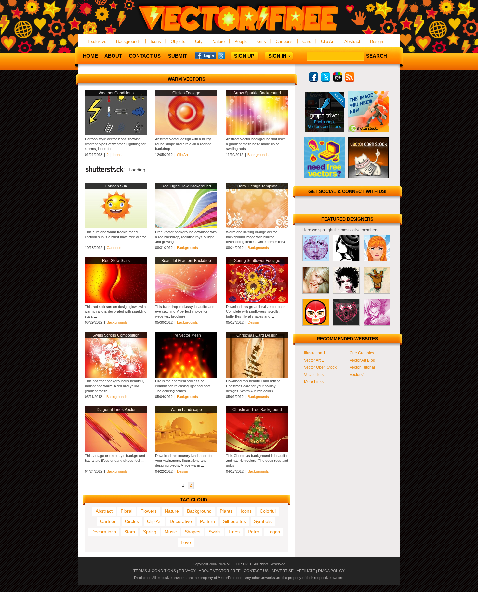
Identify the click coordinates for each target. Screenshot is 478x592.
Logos (273, 531)
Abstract (352, 41)
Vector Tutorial (362, 367)
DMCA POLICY (331, 571)
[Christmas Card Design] (257, 376)
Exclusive (97, 41)
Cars (306, 41)
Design (376, 41)
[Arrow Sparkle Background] (257, 134)
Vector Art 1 (314, 360)
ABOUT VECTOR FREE (220, 571)
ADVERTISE (283, 571)
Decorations (103, 531)
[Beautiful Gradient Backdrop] (186, 302)
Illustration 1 (314, 353)
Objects (178, 41)
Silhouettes (234, 521)
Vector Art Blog (362, 360)
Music (171, 531)
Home (90, 56)
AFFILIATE (306, 571)
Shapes (192, 531)
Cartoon (108, 521)
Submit (177, 56)
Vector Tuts (314, 374)
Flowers (148, 511)
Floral (126, 511)
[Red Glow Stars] (116, 302)
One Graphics (362, 353)
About (113, 56)
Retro (253, 531)
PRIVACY (187, 571)
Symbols (263, 521)
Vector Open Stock (320, 367)
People (240, 41)
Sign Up (244, 56)
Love (186, 542)
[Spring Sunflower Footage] (257, 302)
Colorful (268, 511)
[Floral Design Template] (257, 227)
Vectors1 (357, 374)
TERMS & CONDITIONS (154, 571)
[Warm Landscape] (186, 451)
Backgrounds (128, 41)
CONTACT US (256, 571)
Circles (132, 521)
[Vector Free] (239, 31)
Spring (149, 531)
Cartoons (284, 41)
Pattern (207, 521)
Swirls (214, 531)
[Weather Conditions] (116, 134)
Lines (234, 531)
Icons (156, 41)
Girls (261, 41)
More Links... (315, 381)
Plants (226, 511)
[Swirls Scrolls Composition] (116, 376)
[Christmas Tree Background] (257, 451)
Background (199, 511)
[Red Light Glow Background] (186, 227)
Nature (218, 41)
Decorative (181, 521)
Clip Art (328, 41)
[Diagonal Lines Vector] (116, 451)
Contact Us (145, 56)
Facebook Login (205, 55)
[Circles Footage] (186, 134)
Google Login (228, 55)
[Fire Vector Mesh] (186, 376)
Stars (129, 531)
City (199, 41)
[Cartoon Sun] (116, 227)
